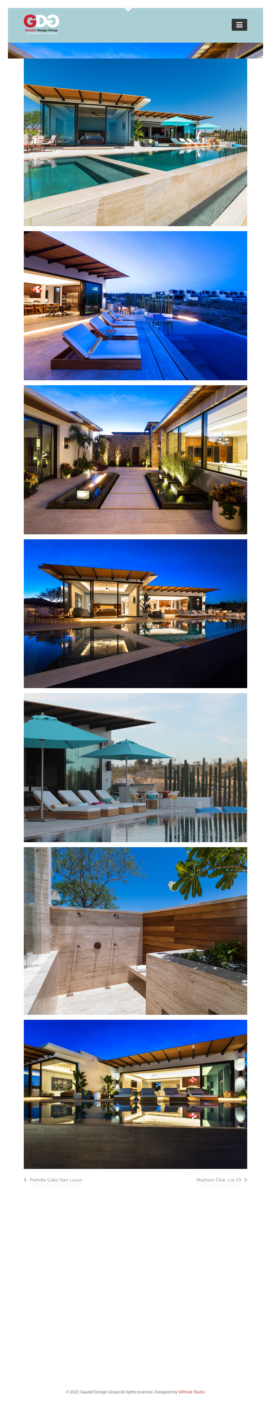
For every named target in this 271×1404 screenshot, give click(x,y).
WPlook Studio (191, 1392)
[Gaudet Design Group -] (41, 32)
